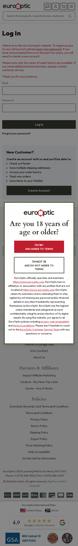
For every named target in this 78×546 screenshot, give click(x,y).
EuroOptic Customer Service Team (39, 329)
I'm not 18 (39, 265)
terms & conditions (23, 325)
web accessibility (59, 321)
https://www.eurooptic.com (28, 282)
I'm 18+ (39, 247)
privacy (45, 321)
